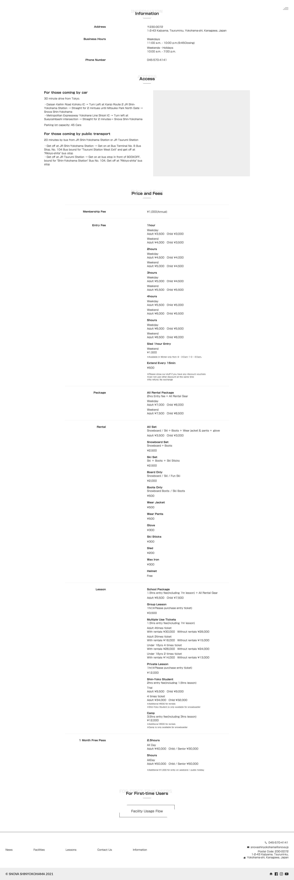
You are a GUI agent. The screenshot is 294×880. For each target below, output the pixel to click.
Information (140, 849)
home (271, 874)
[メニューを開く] (285, 8)
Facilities (39, 849)
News (9, 849)
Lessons (71, 849)
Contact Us (104, 849)
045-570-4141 (278, 842)
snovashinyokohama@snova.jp (269, 847)
